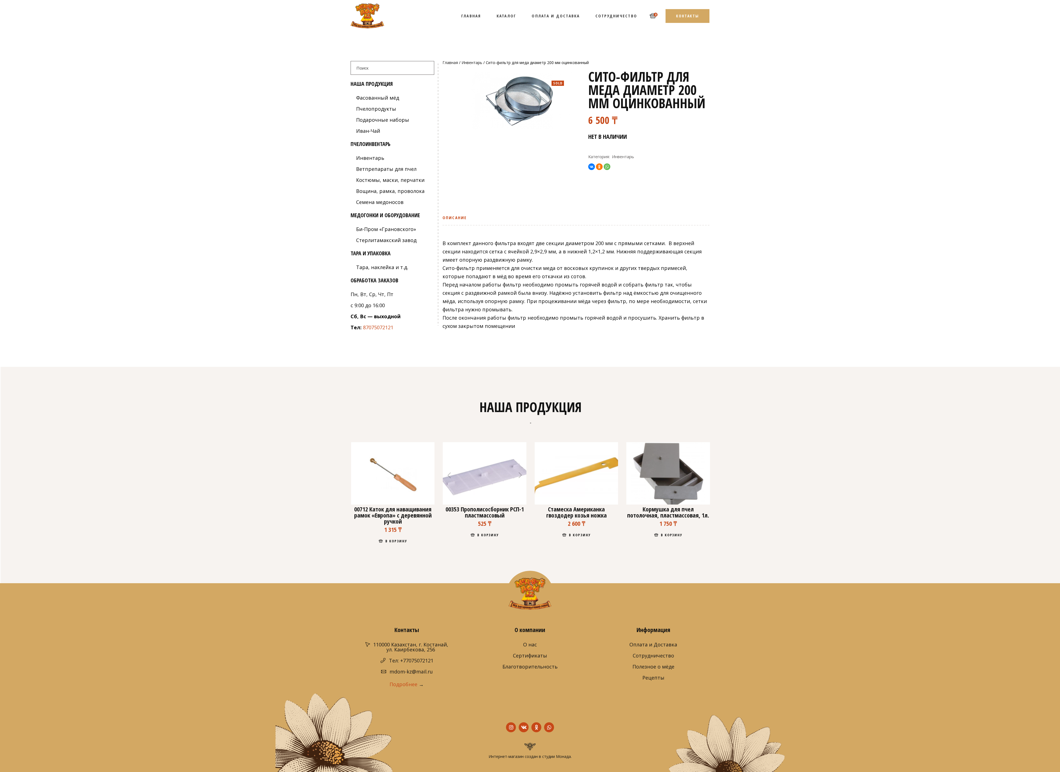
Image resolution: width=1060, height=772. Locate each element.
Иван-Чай (368, 131)
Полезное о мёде (653, 666)
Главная (450, 62)
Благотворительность (530, 666)
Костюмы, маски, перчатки (390, 180)
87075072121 (378, 327)
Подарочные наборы (382, 119)
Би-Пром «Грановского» (386, 229)
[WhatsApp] (607, 166)
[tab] (456, 219)
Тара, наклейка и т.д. (382, 267)
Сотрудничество (653, 655)
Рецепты (653, 677)
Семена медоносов (380, 202)
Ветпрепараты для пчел (386, 169)
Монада (563, 756)
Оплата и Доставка (653, 644)
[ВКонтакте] (591, 166)
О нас (530, 644)
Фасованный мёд (377, 97)
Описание (454, 217)
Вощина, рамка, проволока (390, 191)
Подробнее (403, 684)
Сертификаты (530, 655)
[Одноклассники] (599, 166)
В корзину (396, 540)
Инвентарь (472, 62)
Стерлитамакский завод (386, 240)
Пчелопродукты (376, 108)
